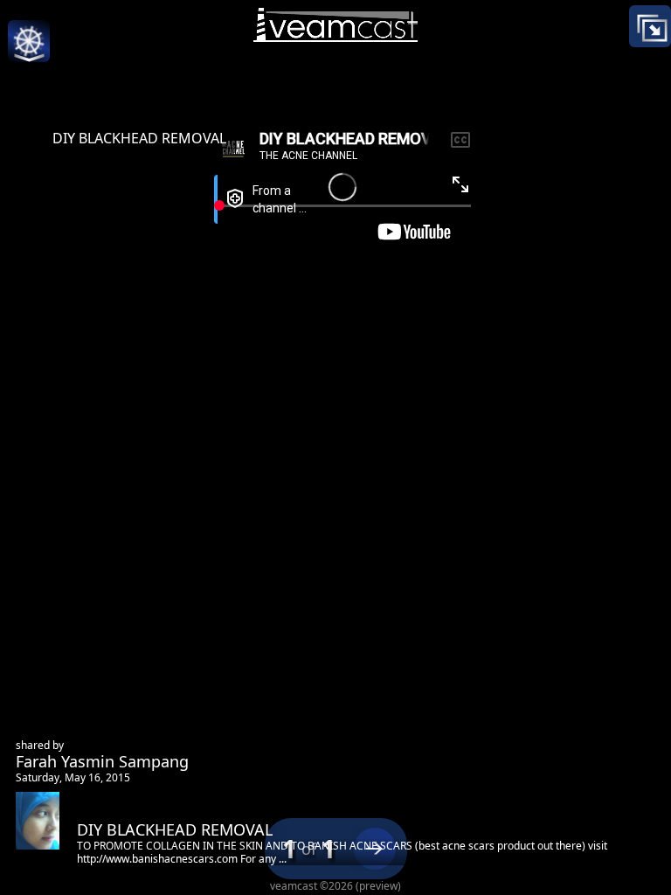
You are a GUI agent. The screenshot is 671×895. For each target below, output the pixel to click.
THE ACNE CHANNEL (384, 378)
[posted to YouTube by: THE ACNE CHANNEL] (335, 179)
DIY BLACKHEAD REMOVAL (139, 138)
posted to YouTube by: (391, 359)
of (308, 849)
